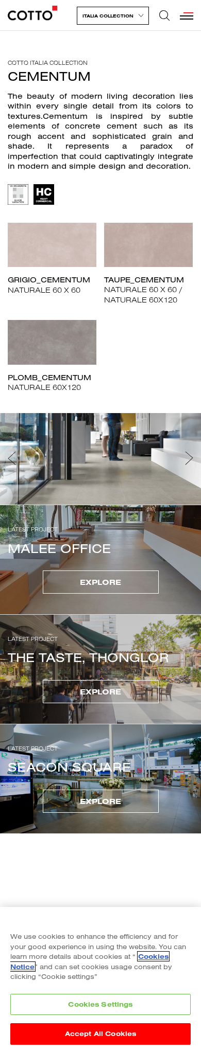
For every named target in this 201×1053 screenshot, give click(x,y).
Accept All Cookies (100, 1033)
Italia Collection (107, 16)
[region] (100, 980)
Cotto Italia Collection (48, 62)
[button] (12, 459)
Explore (100, 582)
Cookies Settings (100, 1004)
